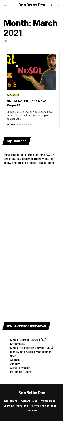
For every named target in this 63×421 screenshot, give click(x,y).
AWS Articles (29, 401)
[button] (5, 5)
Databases (13, 95)
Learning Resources (16, 405)
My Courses (48, 401)
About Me (31, 410)
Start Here (10, 401)
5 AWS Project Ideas (43, 405)
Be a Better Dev (31, 4)
